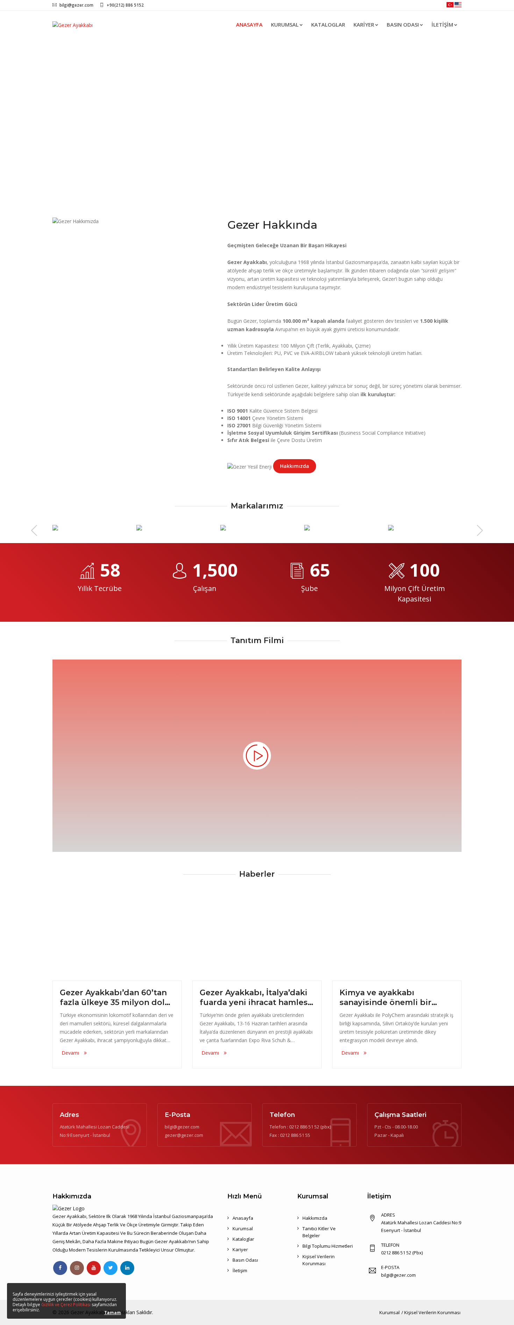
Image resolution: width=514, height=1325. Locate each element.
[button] (38, 119)
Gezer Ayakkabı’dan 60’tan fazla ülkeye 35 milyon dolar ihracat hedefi (116, 997)
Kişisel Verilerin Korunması (432, 1312)
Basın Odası (403, 24)
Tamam (112, 1312)
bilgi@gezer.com (76, 5)
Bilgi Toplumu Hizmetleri (327, 1246)
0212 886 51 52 (304, 1127)
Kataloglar (328, 24)
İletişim (442, 24)
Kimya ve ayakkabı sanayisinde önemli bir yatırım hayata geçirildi (387, 997)
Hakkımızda (294, 466)
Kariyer (364, 24)
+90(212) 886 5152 (125, 5)
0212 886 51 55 (295, 1135)
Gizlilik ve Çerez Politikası (66, 1305)
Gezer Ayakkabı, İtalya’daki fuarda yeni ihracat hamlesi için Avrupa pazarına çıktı (255, 997)
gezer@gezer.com (184, 1135)
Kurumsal (285, 24)
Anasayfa (249, 24)
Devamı (71, 1052)
